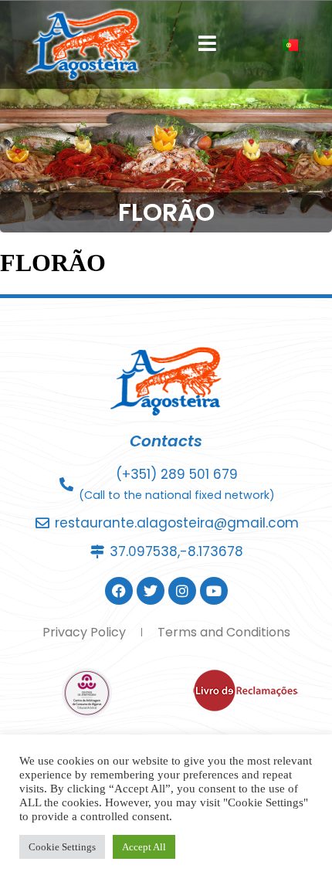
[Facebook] (119, 591)
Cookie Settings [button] (62, 847)
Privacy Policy (84, 632)
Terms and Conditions (224, 632)
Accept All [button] (144, 847)
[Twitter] (150, 591)
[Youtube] (214, 591)
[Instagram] (182, 591)
